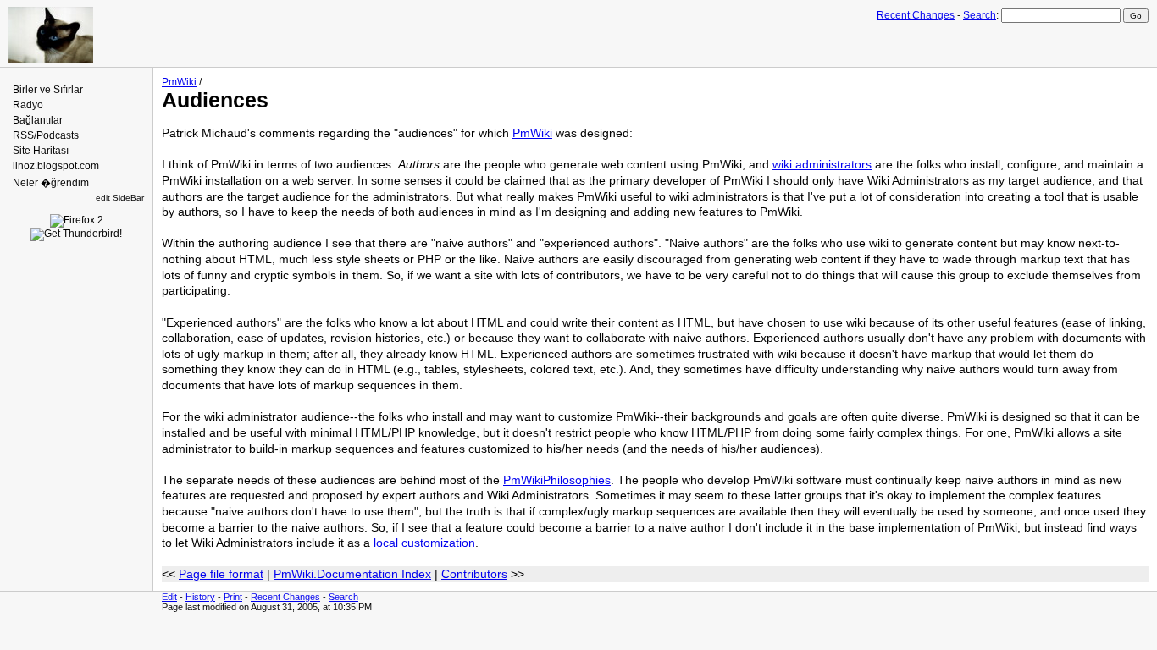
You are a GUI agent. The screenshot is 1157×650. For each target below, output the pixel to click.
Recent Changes (916, 15)
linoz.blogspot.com (56, 166)
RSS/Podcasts (46, 135)
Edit (169, 597)
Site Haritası (41, 151)
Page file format (221, 574)
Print (233, 597)
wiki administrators (822, 164)
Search (979, 15)
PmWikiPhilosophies (557, 480)
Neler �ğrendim (51, 183)
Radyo (28, 105)
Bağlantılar (38, 120)
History (200, 597)
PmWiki (179, 82)
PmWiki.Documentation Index (352, 574)
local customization (424, 542)
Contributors (474, 574)
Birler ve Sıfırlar (48, 90)
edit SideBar (120, 197)
